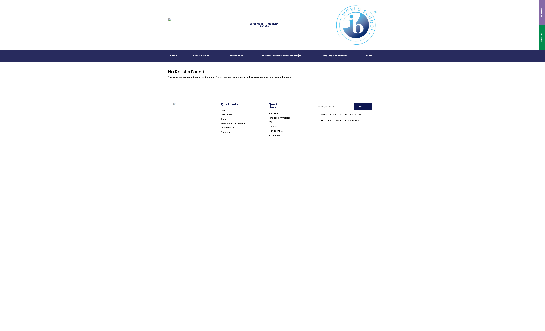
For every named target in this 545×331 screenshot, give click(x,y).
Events (224, 110)
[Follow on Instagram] (295, 22)
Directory (273, 126)
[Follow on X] (289, 27)
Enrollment (256, 24)
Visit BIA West (275, 135)
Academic (274, 113)
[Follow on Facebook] (289, 22)
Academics (236, 56)
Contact (273, 24)
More (369, 56)
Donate (264, 26)
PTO (271, 122)
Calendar (226, 132)
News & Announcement (233, 123)
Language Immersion (334, 56)
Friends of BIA (276, 130)
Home (173, 56)
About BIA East (202, 56)
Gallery (224, 119)
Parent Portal (227, 127)
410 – (330, 114)
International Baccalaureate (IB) (282, 56)
